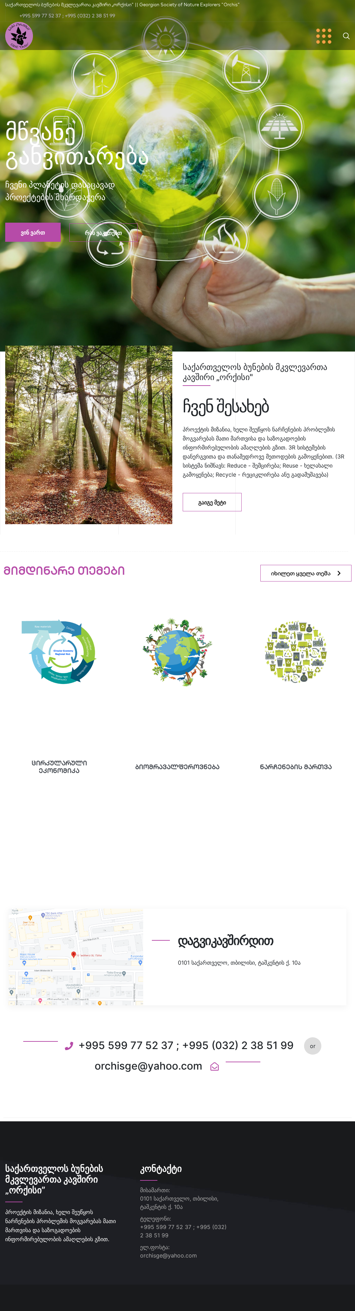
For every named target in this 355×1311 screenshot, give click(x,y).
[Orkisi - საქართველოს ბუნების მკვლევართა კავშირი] (19, 35)
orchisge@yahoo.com (168, 1255)
